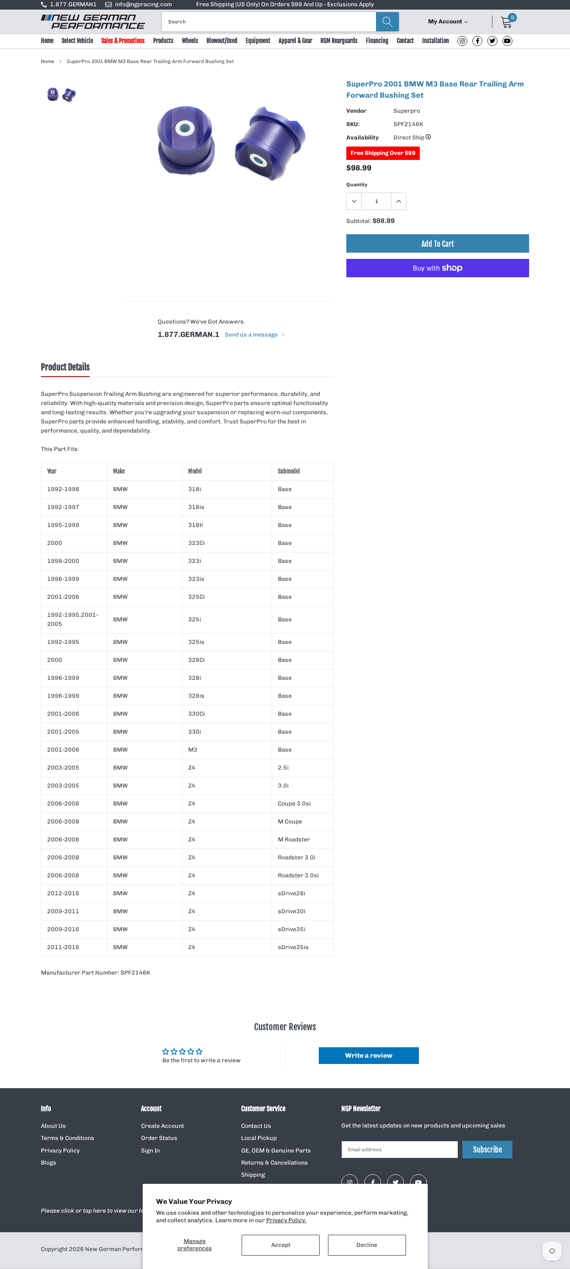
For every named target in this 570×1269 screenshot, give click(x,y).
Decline (366, 1245)
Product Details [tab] (65, 367)
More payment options (437, 288)
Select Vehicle (77, 40)
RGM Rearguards (339, 40)
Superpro (406, 110)
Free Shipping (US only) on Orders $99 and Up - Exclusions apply (285, 4)
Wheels (190, 40)
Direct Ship (409, 137)
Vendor (356, 110)
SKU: (353, 124)
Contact (405, 40)
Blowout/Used (222, 40)
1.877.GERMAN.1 (188, 334)
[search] (387, 21)
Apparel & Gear (295, 40)
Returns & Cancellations (274, 1162)
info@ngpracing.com (143, 4)
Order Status (159, 1138)
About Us (53, 1126)
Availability (362, 137)
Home (47, 40)
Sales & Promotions (123, 40)
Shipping (253, 1174)
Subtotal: (358, 221)
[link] (462, 41)
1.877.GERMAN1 (73, 4)
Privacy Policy (60, 1150)
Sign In (150, 1150)
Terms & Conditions (67, 1138)
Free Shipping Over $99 (383, 153)
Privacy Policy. (286, 1220)
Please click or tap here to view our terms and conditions (119, 1210)
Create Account (162, 1126)
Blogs (48, 1162)
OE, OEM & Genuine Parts (276, 1150)
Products (163, 40)
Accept (280, 1245)
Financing (377, 40)
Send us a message (252, 334)
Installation (435, 40)
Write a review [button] (368, 1055)
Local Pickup (259, 1138)
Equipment (258, 40)
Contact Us (256, 1126)
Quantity (357, 184)
